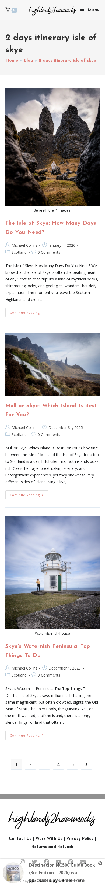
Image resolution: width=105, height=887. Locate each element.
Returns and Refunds (53, 847)
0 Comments (49, 252)
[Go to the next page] (86, 764)
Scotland (19, 252)
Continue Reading (29, 311)
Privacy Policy (79, 839)
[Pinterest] (70, 861)
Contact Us (20, 839)
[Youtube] (58, 861)
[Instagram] (22, 861)
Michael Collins (24, 245)
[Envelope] (83, 861)
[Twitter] (34, 861)
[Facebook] (46, 861)
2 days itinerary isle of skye (67, 60)
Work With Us (49, 839)
